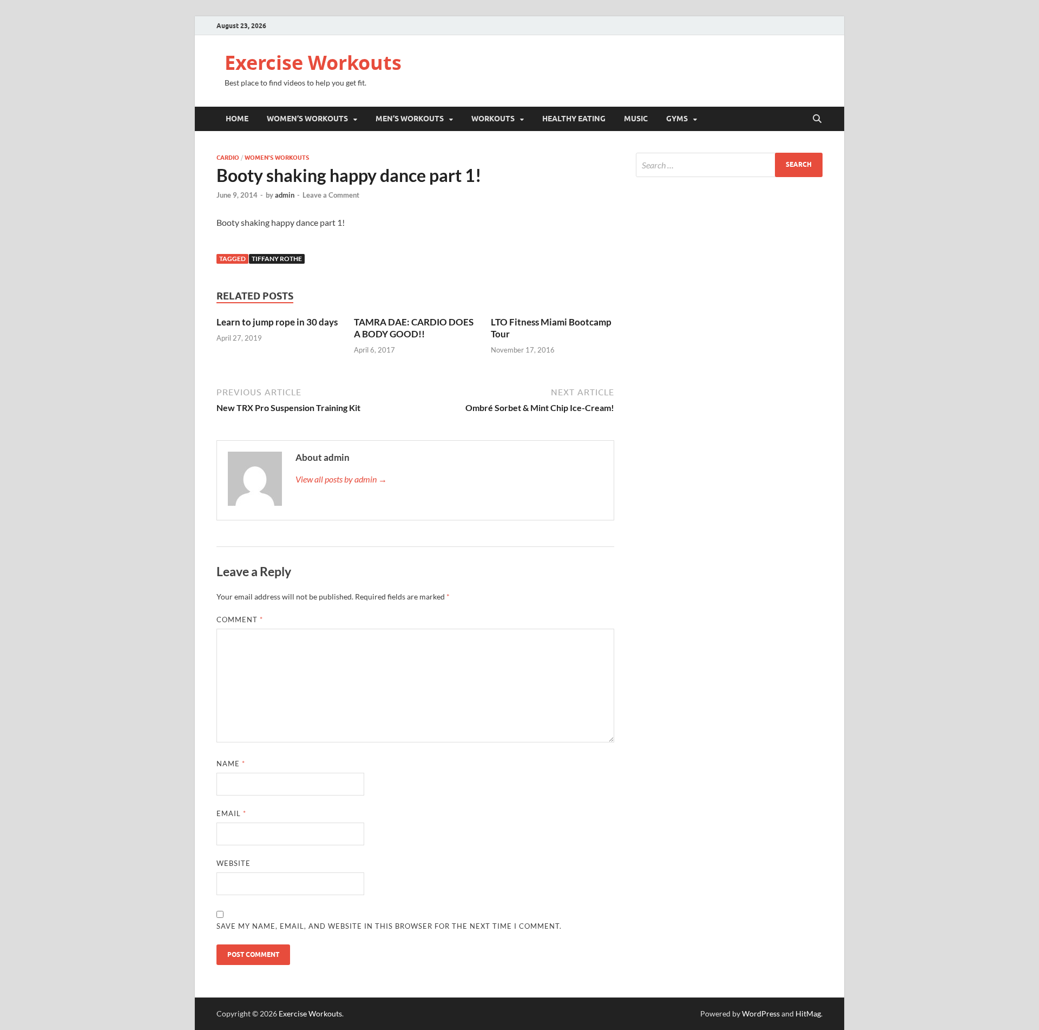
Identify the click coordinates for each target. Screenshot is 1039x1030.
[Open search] (817, 119)
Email (231, 813)
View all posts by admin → (341, 479)
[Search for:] (729, 165)
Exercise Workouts (313, 62)
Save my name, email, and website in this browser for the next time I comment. (389, 926)
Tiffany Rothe (277, 259)
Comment (239, 619)
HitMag (808, 1013)
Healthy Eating (574, 118)
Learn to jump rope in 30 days (277, 322)
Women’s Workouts (307, 118)
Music (636, 118)
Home (237, 118)
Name (230, 763)
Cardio (227, 157)
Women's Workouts (277, 157)
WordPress (761, 1013)
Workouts (493, 118)
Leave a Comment (331, 195)
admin (284, 195)
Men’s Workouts (410, 118)
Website (233, 863)
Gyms (677, 118)
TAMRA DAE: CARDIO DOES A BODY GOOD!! (414, 328)
